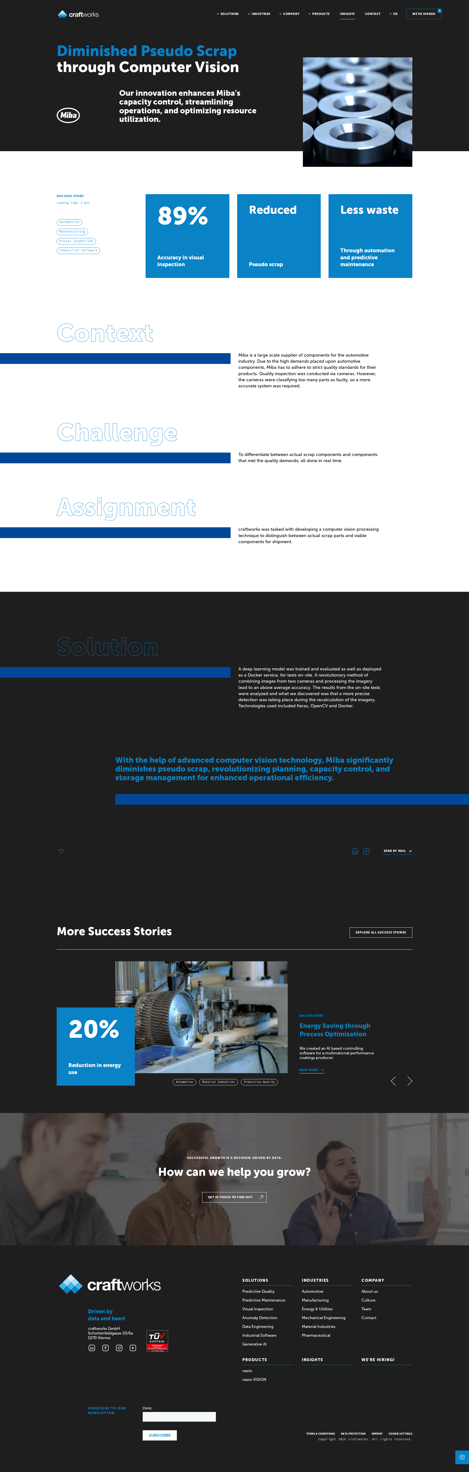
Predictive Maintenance (263, 1300)
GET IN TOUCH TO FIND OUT (230, 1197)
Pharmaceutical (316, 1335)
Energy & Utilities (317, 1309)
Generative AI (254, 1344)
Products (254, 1359)
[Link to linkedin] (92, 1348)
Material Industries (318, 1326)
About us (370, 1291)
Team (366, 1309)
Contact (369, 1317)
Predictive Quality (258, 1291)
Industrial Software (259, 1335)
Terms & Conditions (320, 1433)
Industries (315, 1280)
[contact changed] (462, 1457)
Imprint (377, 1433)
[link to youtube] (133, 1348)
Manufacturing (315, 1300)
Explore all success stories (381, 932)
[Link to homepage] (78, 14)
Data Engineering (257, 1326)
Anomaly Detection (259, 1317)
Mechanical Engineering (323, 1317)
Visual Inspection (257, 1309)
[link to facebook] (105, 1348)
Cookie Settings (401, 1433)
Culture (368, 1300)
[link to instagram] (119, 1348)
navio (247, 1370)
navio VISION (254, 1379)
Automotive (312, 1291)
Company (373, 1280)
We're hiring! (426, 12)
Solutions (255, 1280)
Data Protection (353, 1433)
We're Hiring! (378, 1359)
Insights (312, 1359)
